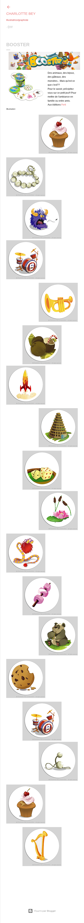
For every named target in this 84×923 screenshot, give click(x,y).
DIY (10, 27)
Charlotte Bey (21, 14)
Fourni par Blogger (45, 910)
